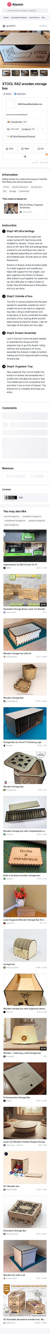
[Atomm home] (15, 4)
